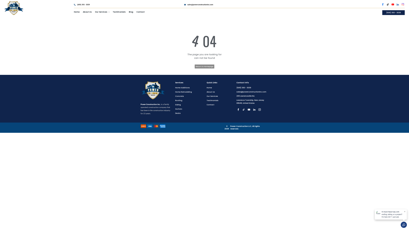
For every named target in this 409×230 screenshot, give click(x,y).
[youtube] (393, 5)
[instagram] (403, 5)
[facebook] (383, 5)
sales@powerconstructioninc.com (200, 5)
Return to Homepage (204, 66)
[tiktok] (388, 5)
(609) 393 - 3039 (83, 5)
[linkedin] (398, 5)
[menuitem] (76, 12)
